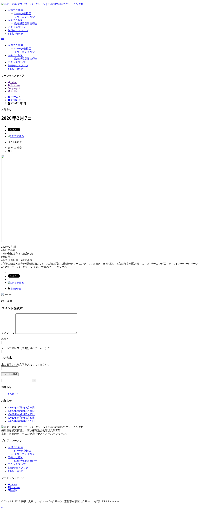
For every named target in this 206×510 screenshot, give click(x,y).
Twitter (13, 484)
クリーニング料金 (24, 16)
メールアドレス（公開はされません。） (24, 348)
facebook (15, 85)
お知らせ (16, 288)
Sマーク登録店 (22, 13)
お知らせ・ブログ (18, 30)
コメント (8, 332)
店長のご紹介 (15, 20)
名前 (3, 338)
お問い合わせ (15, 33)
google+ (15, 88)
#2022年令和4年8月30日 (21, 414)
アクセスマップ (17, 27)
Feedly (13, 490)
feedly (13, 91)
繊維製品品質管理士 (25, 23)
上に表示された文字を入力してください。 (25, 364)
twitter (13, 82)
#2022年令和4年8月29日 (21, 421)
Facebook (15, 487)
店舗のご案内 (15, 10)
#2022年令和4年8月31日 (21, 407)
